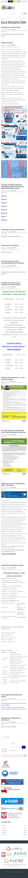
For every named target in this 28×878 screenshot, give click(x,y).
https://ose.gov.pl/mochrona (11, 546)
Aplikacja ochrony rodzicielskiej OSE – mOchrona (13, 484)
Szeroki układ (19, 1)
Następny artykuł (13, 750)
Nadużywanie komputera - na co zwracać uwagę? (13, 378)
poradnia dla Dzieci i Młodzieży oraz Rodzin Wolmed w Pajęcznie (13, 431)
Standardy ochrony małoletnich (12, 230)
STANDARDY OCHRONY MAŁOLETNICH (11, 236)
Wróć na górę (22, 874)
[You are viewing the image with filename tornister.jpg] (14, 115)
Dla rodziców (6, 737)
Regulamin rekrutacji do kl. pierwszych (11, 719)
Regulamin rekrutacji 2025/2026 (8, 726)
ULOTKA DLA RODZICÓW (8, 554)
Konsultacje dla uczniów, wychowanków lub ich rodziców (12, 262)
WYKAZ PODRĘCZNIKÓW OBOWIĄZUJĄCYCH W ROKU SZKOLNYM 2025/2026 (12, 186)
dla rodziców (13, 29)
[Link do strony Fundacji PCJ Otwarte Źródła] (14, 860)
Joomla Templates (9, 871)
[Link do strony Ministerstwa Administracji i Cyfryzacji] (7, 854)
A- (22, 1)
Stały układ (17, 1)
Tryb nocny (5, 1)
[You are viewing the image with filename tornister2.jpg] (14, 151)
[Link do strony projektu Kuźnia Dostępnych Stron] (14, 848)
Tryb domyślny (3, 1)
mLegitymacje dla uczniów (11, 27)
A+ (25, 1)
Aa (9, 1)
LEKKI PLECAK (7, 43)
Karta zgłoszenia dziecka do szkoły (11, 695)
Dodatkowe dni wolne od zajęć (12, 565)
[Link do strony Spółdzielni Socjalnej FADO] (20, 854)
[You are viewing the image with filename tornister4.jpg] (14, 169)
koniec (22, 750)
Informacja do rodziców (10, 245)
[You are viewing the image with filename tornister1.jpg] (14, 133)
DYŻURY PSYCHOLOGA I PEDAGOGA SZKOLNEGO (11, 284)
